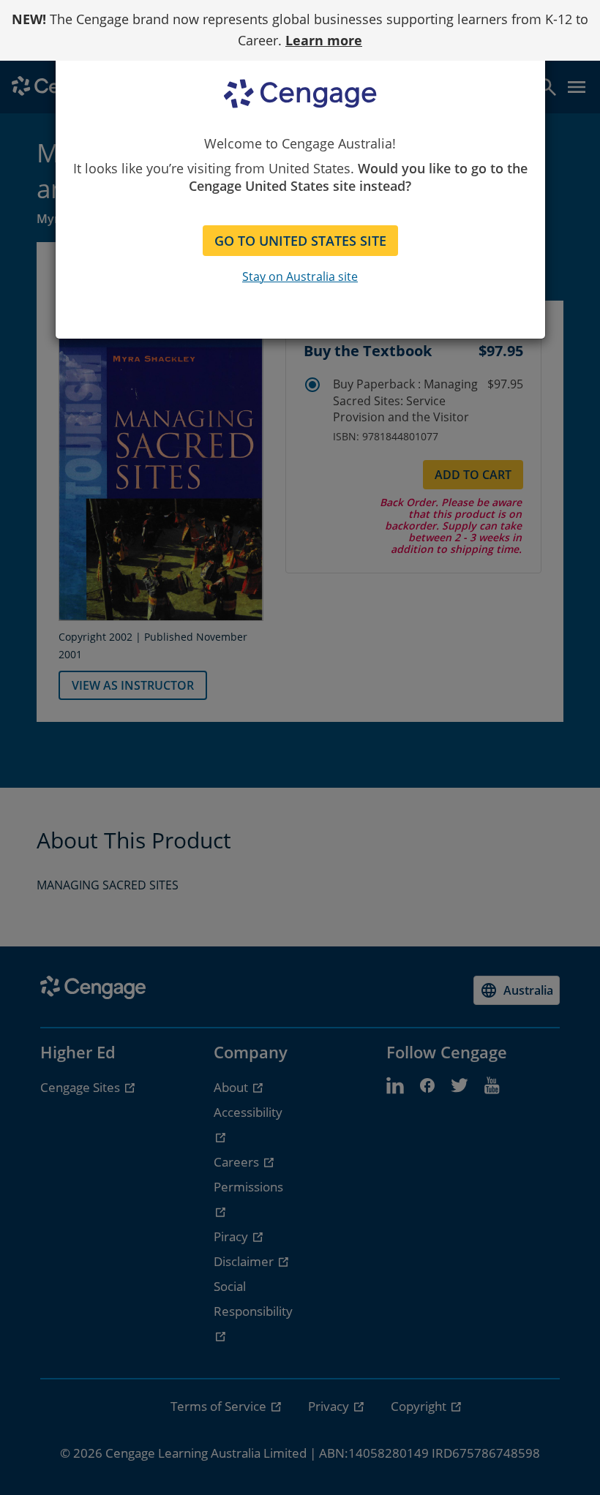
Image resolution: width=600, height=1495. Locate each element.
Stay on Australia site (300, 276)
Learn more (323, 40)
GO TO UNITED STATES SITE (300, 240)
